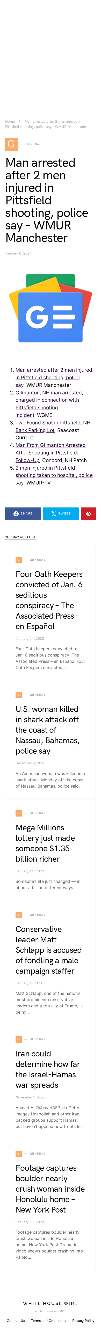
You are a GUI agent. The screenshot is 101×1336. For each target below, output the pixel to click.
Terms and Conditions (48, 1321)
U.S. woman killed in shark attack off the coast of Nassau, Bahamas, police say (48, 730)
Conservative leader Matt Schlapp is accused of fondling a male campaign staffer (49, 950)
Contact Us (16, 1321)
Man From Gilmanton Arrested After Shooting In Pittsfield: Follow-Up (51, 452)
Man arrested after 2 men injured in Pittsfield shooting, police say (54, 377)
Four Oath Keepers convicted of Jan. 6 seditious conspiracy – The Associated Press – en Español (49, 600)
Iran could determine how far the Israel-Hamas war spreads (48, 1069)
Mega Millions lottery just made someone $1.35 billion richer (45, 843)
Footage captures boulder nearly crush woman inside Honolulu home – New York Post (50, 1189)
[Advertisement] (50, 51)
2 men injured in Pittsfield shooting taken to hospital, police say (54, 475)
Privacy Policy (83, 1321)
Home (10, 122)
